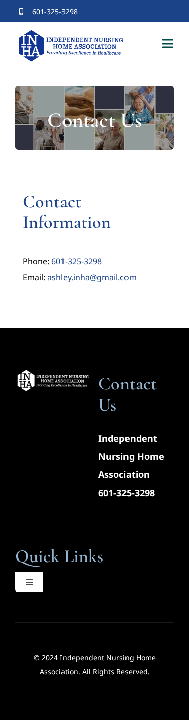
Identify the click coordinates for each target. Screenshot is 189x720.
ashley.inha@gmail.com (92, 277)
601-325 (115, 493)
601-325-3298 (76, 261)
